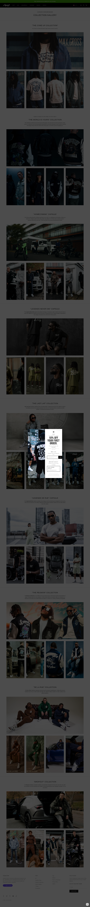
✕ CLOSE (59, 430)
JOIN (60, 457)
